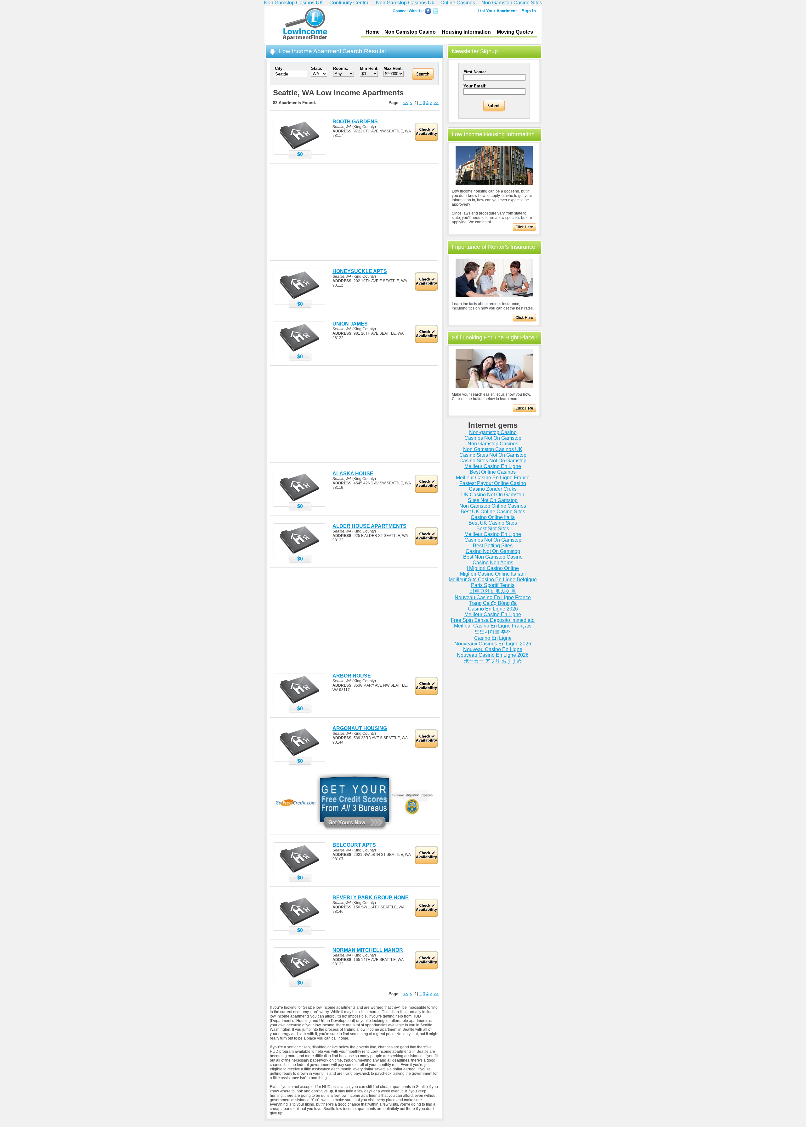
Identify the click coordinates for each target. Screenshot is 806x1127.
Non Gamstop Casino (410, 32)
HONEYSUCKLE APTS (359, 271)
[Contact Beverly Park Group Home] (299, 925)
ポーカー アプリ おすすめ (493, 661)
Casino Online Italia (493, 517)
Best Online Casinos (493, 472)
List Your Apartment (497, 10)
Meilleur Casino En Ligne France (493, 477)
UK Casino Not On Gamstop (492, 494)
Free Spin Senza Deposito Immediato (493, 620)
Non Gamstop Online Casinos (492, 506)
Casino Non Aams (493, 562)
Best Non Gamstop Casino (493, 557)
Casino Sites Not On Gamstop (492, 455)
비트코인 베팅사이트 (492, 591)
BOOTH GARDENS (355, 121)
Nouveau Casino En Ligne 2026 (493, 655)
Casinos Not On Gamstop (492, 438)
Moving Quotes (515, 32)
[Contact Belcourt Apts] (299, 872)
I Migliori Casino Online (493, 568)
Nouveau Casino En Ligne (492, 649)
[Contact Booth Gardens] (299, 149)
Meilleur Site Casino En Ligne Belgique (493, 579)
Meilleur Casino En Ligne (492, 466)
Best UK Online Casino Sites (493, 511)
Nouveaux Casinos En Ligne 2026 (492, 643)
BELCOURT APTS (354, 845)
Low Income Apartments (305, 25)
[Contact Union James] (299, 351)
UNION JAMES (350, 323)
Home (373, 32)
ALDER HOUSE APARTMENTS (369, 526)
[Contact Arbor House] (299, 703)
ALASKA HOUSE (352, 473)
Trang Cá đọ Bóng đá (493, 603)
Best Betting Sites (493, 545)
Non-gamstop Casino (493, 432)
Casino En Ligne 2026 (493, 608)
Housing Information (466, 32)
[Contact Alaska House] (299, 501)
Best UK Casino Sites (492, 523)
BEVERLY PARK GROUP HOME (370, 897)
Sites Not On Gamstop (493, 500)
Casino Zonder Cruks (493, 489)
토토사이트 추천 (492, 631)
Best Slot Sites (492, 528)
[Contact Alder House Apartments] (299, 553)
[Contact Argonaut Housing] (299, 756)
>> (436, 102)
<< (405, 102)
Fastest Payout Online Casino (492, 483)
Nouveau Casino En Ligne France (493, 597)
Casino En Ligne (493, 638)
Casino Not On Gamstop (493, 551)
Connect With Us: (408, 11)
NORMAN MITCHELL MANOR (367, 950)
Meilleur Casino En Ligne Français (492, 625)
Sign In (529, 10)
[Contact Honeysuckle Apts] (299, 299)
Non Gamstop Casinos (493, 443)
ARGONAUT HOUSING (359, 728)
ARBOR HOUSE (351, 675)
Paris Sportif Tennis (492, 585)
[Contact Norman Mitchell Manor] (299, 977)
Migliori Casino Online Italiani (493, 574)
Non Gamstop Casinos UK (492, 449)
